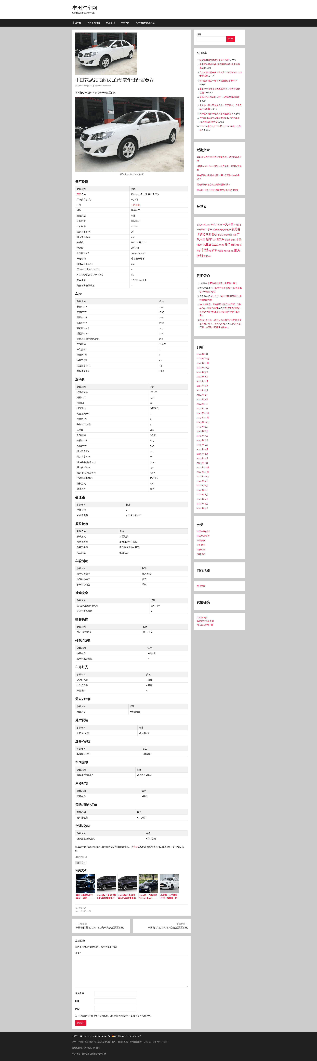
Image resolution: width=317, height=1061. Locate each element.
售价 (214, 234)
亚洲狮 (214, 230)
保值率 (227, 229)
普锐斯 (233, 240)
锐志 (225, 251)
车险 (210, 251)
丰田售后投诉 (203, 536)
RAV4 (219, 224)
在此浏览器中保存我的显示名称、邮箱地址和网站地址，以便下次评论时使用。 (115, 1016)
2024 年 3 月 (202, 399)
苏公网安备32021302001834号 (127, 1036)
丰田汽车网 (84, 8)
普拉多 (227, 240)
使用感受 (110, 22)
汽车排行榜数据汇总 (145, 22)
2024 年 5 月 (202, 390)
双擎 (208, 234)
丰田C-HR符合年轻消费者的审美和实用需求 (217, 190)
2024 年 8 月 (202, 376)
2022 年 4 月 (202, 503)
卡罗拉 (201, 234)
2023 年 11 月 (203, 417)
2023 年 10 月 (203, 422)
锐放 (228, 251)
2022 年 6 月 (202, 494)
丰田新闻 (125, 22)
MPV (213, 224)
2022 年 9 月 (202, 481)
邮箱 (77, 1001)
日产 (214, 240)
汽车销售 (221, 245)
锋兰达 (220, 251)
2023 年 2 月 (202, 458)
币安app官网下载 (205, 625)
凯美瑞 (235, 229)
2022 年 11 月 (203, 472)
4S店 (199, 225)
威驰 (234, 235)
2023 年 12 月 (203, 413)
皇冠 (233, 244)
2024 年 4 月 (202, 395)
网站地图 (201, 586)
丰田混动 (237, 225)
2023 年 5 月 (202, 444)
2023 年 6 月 (202, 440)
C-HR (203, 225)
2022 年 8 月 (202, 485)
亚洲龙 (221, 229)
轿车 (214, 250)
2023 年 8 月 (202, 431)
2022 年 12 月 (203, 467)
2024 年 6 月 (202, 386)
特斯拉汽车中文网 (205, 621)
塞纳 (225, 235)
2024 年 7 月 (202, 381)
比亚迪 (207, 244)
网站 (77, 1009)
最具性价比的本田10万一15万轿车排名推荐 (219, 97)
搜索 (199, 34)
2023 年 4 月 (202, 449)
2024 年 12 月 (203, 358)
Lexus (208, 225)
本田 (238, 239)
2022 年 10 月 (203, 476)
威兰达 (229, 235)
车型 (79, 194)
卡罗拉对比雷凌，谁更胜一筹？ (222, 283)
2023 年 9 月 (202, 426)
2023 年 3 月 (202, 454)
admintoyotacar (104, 86)
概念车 (200, 245)
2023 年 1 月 (202, 463)
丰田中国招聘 (93, 22)
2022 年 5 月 (202, 499)
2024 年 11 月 (203, 363)
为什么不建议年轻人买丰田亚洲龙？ (216, 113)
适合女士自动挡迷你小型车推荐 (214, 59)
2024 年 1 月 (202, 408)
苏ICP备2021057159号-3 (100, 1036)
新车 (209, 239)
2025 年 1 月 (202, 354)
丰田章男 (201, 229)
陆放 (232, 251)
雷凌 (206, 256)
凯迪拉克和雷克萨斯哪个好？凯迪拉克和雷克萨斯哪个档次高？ (219, 312)
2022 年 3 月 (202, 508)
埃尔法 (221, 235)
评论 (78, 953)
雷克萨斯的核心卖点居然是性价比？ (214, 184)
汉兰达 (215, 244)
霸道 (209, 256)
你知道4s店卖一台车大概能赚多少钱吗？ (218, 80)
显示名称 (79, 993)
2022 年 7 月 (202, 490)
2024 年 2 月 (202, 404)
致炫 (237, 245)
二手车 (208, 229)
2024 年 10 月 (203, 367)
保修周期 (201, 549)
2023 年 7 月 (202, 435)
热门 (227, 244)
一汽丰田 (135, 204)
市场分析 (77, 22)
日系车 (220, 239)
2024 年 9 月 (202, 372)
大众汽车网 (202, 617)
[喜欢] (78, 862)
